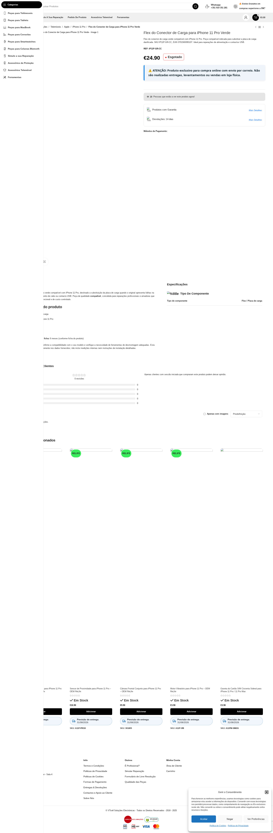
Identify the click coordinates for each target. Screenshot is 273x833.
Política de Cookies (218, 826)
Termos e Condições (93, 765)
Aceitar (203, 819)
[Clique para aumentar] (44, 262)
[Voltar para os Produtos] (259, 27)
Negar (230, 819)
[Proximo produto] (263, 27)
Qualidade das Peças (135, 782)
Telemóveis (56, 27)
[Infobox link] (216, 6)
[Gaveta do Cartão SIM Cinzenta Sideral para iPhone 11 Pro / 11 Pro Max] (242, 567)
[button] (266, 792)
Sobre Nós (88, 798)
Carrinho (170, 771)
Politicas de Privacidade (238, 826)
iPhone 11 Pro (79, 27)
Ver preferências (256, 819)
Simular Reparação (134, 771)
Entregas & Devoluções (95, 787)
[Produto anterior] (256, 27)
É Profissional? (132, 765)
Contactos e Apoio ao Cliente (97, 793)
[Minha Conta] (246, 17)
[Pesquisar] (195, 6)
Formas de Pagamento (94, 782)
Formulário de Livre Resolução (140, 776)
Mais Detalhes (255, 110)
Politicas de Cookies (93, 776)
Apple (66, 27)
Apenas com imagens (217, 414)
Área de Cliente (174, 765)
